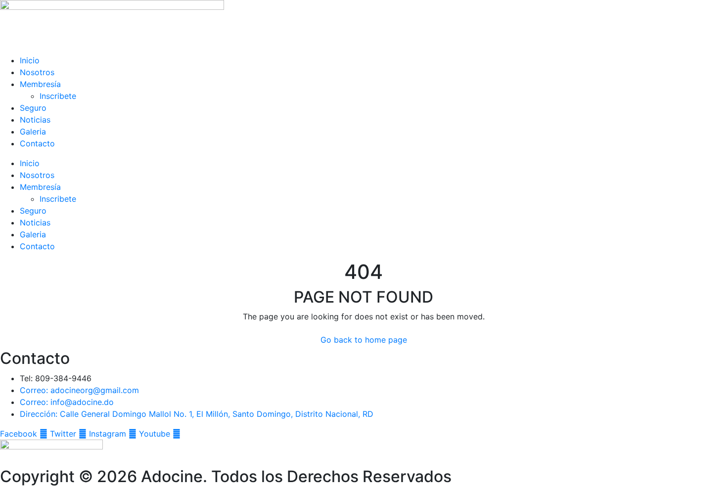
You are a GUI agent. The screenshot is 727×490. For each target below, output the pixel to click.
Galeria (33, 131)
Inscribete (58, 96)
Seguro (33, 108)
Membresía (40, 84)
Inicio (30, 60)
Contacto (37, 143)
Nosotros (37, 72)
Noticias (35, 120)
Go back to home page (363, 340)
